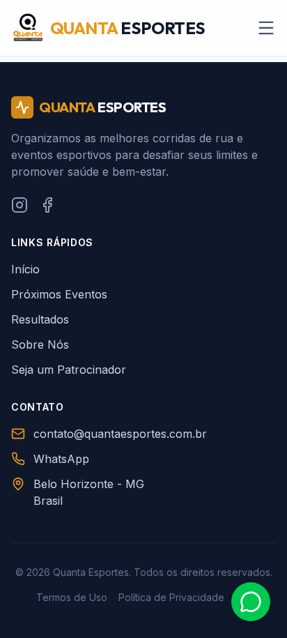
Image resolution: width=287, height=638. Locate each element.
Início (25, 269)
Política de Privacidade (171, 597)
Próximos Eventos (59, 294)
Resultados (40, 319)
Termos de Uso (71, 597)
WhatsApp (61, 459)
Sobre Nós (40, 344)
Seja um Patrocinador (68, 370)
